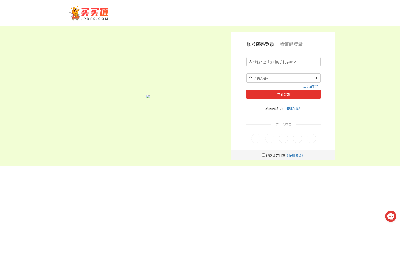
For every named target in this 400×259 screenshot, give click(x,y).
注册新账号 (294, 108)
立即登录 (283, 94)
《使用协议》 (295, 155)
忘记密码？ (311, 86)
